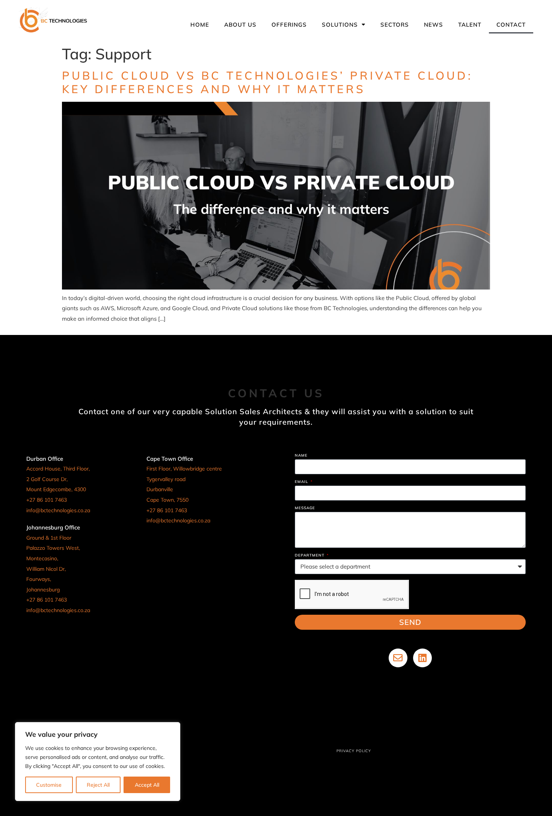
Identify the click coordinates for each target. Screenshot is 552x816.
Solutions (340, 24)
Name (301, 456)
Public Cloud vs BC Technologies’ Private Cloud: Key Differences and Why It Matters (267, 82)
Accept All (147, 784)
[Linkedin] (422, 658)
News (433, 24)
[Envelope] (398, 658)
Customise (49, 784)
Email (302, 482)
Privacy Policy (353, 750)
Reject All (98, 784)
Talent (469, 24)
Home (199, 24)
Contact (511, 24)
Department (310, 556)
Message (305, 508)
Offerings (289, 24)
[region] (97, 761)
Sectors (394, 24)
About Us (240, 24)
